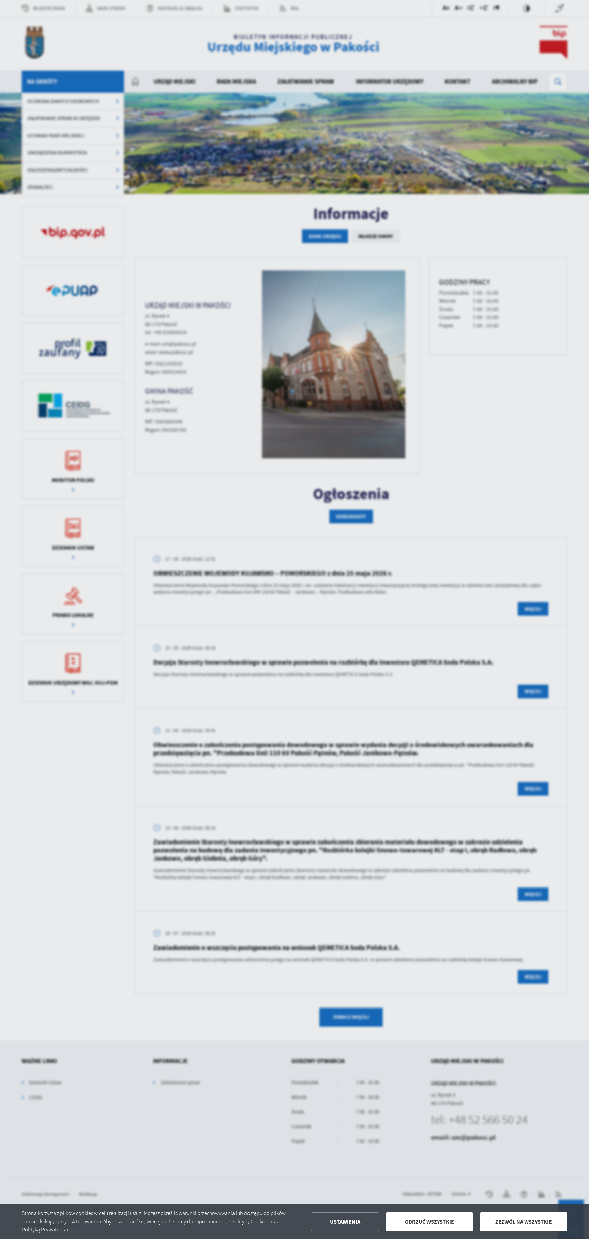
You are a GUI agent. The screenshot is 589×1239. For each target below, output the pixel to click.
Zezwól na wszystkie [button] (523, 1221)
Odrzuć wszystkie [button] (429, 1221)
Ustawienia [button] (345, 1221)
